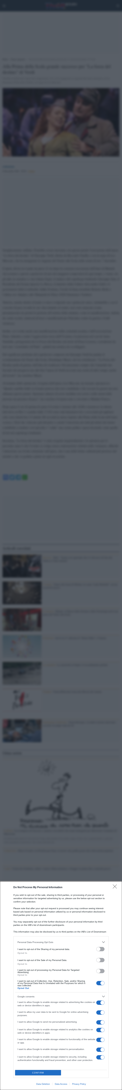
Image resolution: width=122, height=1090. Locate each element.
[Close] (116, 887)
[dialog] (61, 985)
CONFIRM (38, 1073)
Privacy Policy (79, 1084)
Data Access (61, 1084)
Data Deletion (43, 1084)
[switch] (100, 949)
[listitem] (61, 942)
